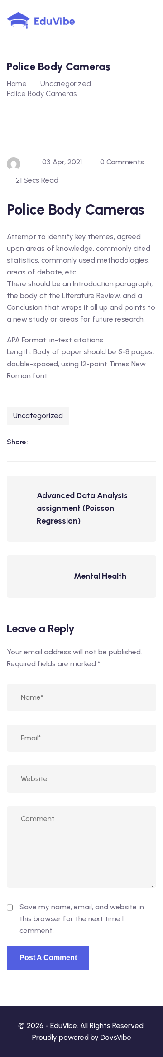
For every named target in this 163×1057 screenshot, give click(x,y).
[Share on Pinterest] (95, 441)
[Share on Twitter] (76, 441)
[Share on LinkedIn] (39, 441)
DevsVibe (116, 1037)
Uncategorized (38, 415)
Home (17, 83)
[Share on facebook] (58, 441)
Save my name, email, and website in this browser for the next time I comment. (81, 919)
